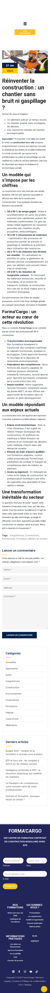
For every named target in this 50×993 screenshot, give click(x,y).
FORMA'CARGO (25, 831)
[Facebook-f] (19, 971)
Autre (8, 674)
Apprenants (12, 668)
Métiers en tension (38, 538)
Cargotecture (17, 535)
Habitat (9, 712)
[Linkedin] (13, 971)
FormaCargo (8, 538)
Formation (21, 538)
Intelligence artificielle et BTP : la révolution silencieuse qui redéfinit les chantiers (24, 773)
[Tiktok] (36, 971)
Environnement (13, 693)
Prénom (6, 865)
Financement (12, 700)
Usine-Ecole (12, 718)
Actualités (11, 662)
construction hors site (23, 142)
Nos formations (15, 344)
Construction (32, 535)
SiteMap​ (28, 985)
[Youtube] (31, 971)
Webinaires (11, 725)
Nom (28, 865)
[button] (25, 24)
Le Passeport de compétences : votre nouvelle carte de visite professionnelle (22, 786)
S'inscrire (10, 886)
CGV (20, 985)
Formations (11, 706)
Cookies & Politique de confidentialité (29, 981)
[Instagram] (25, 971)
